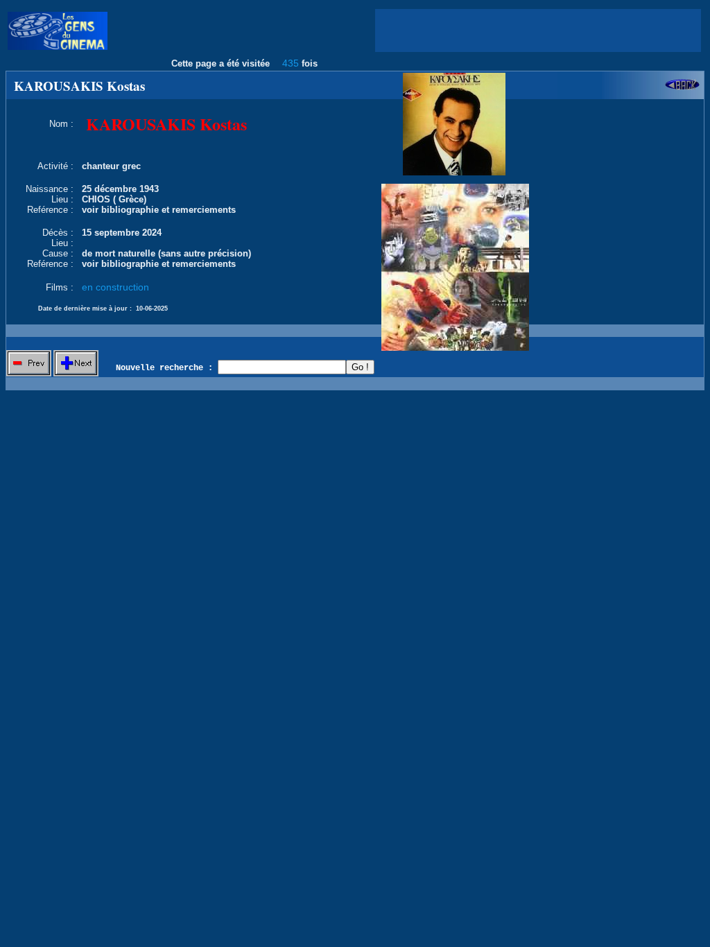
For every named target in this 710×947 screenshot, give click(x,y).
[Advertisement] (538, 30)
